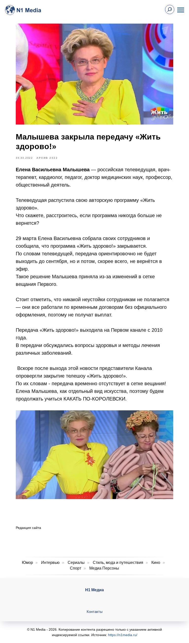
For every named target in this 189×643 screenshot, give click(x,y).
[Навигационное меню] (180, 10)
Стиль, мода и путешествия (118, 562)
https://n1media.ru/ (122, 635)
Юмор (27, 562)
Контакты (95, 611)
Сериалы (76, 562)
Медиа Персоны (104, 568)
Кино (155, 562)
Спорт (75, 568)
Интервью (50, 562)
